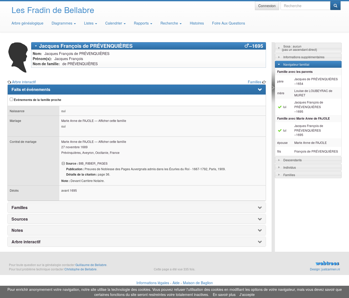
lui (284, 107)
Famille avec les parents (295, 72)
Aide (176, 282)
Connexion (267, 5)
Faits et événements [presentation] (30, 89)
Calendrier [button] (114, 23)
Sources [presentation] (19, 219)
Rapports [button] (142, 23)
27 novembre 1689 (74, 147)
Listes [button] (89, 23)
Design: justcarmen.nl (325, 269)
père (280, 81)
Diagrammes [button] (62, 23)
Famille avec (303, 118)
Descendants (292, 160)
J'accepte (247, 294)
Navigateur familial (296, 64)
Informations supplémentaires (303, 57)
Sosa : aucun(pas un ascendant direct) (299, 48)
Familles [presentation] (19, 207)
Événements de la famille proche (37, 100)
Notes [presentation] (17, 230)
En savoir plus (224, 294)
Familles (254, 81)
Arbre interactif (24, 81)
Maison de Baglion (198, 282)
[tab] (148, 46)
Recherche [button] (169, 23)
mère (280, 93)
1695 (73, 190)
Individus (289, 167)
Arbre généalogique (27, 23)
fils (279, 151)
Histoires (197, 23)
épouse (282, 142)
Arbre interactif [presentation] (25, 241)
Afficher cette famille (112, 120)
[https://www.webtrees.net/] (291, 264)
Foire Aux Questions (228, 23)
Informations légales (152, 282)
